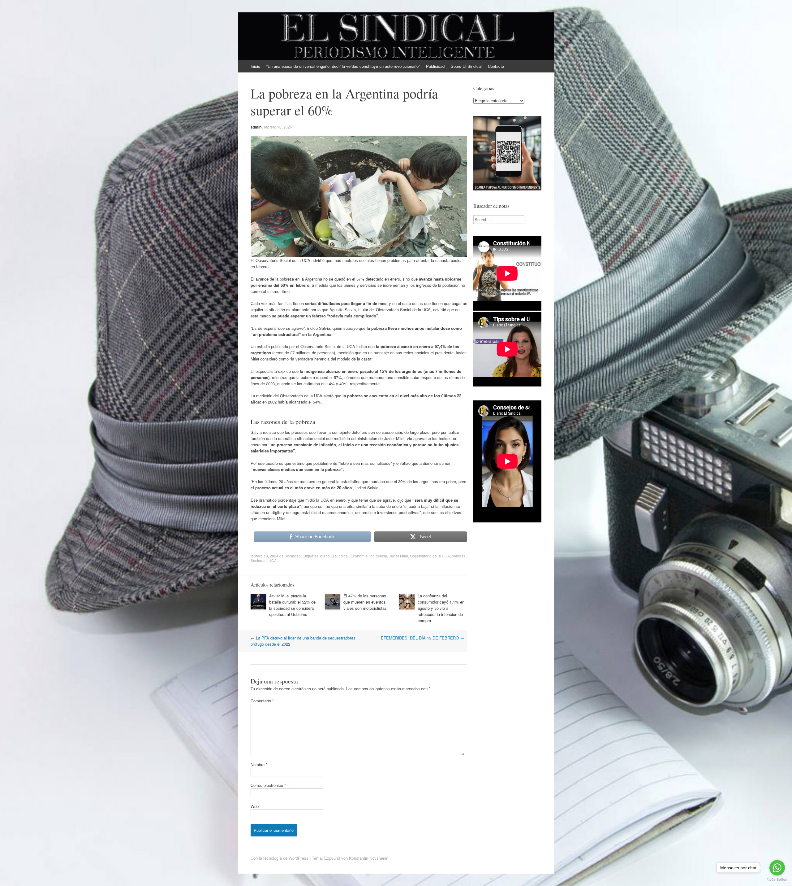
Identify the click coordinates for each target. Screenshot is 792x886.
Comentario (262, 701)
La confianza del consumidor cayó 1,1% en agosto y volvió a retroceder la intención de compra (441, 608)
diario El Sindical (334, 555)
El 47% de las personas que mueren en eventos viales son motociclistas (365, 602)
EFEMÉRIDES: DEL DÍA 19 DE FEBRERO (422, 638)
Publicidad (435, 66)
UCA (273, 560)
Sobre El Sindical (466, 66)
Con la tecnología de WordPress (279, 858)
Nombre (259, 764)
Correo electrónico (268, 785)
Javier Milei (398, 555)
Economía (359, 555)
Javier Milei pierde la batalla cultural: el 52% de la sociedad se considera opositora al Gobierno (292, 605)
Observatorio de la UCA (430, 555)
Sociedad (293, 555)
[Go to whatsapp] (777, 867)
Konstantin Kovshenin (368, 858)
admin (256, 127)
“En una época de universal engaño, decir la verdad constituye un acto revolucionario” (343, 66)
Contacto (496, 66)
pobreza (459, 555)
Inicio (255, 66)
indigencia (378, 555)
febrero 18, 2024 (278, 126)
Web (255, 806)
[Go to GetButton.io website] (777, 880)
